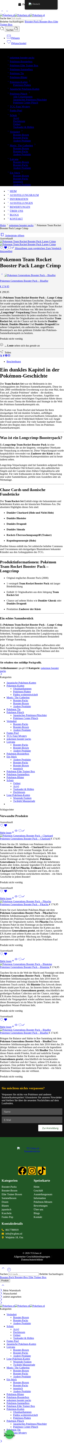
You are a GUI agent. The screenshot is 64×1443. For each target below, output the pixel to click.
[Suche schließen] (3, 1287)
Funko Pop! (16, 110)
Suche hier (6, 18)
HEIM (13, 191)
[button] (9, 1434)
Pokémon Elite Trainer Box (24, 65)
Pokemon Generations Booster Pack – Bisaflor (24, 1032)
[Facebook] (22, 1171)
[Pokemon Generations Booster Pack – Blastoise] (32, 964)
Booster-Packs (20, 137)
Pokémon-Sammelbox (21, 69)
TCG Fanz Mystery (20, 106)
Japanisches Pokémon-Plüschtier (30, 99)
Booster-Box (46, 21)
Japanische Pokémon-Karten (24, 89)
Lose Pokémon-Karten (18, 795)
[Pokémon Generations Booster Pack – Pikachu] (32, 901)
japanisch (18, 181)
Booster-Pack (32, 21)
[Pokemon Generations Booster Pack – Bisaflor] (2, 275)
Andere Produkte (22, 140)
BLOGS (14, 214)
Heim (3, 225)
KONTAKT (16, 218)
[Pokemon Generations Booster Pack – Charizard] (32, 835)
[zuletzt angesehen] (9, 1271)
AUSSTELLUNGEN (21, 203)
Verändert (15, 131)
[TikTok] (42, 1171)
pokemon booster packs (22, 57)
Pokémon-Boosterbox (21, 61)
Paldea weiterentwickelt (25, 694)
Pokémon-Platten (22, 85)
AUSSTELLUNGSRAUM (24, 195)
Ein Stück (15, 172)
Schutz (13, 115)
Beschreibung (14, 361)
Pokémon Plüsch (18, 93)
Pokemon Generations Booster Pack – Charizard (25, 838)
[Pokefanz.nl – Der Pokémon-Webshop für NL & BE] (22, 15)
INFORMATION (19, 199)
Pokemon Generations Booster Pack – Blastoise (25, 967)
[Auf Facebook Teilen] (3, 356)
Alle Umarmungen (22, 96)
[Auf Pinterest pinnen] (6, 356)
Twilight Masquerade (24, 801)
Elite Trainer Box (37, 1277)
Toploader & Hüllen (23, 127)
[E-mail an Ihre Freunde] (9, 356)
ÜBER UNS (16, 210)
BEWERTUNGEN (20, 207)
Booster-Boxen (21, 134)
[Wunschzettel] (4, 248)
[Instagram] (32, 1171)
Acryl (16, 118)
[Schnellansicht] (16, 832)
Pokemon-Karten (19, 82)
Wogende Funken (22, 798)
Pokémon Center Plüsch (25, 102)
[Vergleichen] (21, 832)
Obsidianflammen (22, 688)
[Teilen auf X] (1, 356)
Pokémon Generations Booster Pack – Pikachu (24, 904)
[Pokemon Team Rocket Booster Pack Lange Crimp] (28, 241)
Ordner (17, 124)
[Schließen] (1, 674)
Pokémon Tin (17, 73)
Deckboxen (19, 121)
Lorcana (14, 159)
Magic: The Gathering (21, 145)
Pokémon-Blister (18, 77)
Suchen (10, 30)
